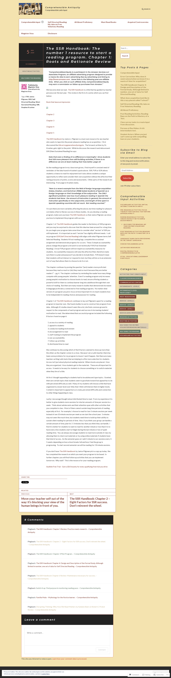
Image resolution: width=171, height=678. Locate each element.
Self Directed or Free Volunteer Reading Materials (133, 326)
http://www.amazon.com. (60, 79)
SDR (30, 99)
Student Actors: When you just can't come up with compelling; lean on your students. (133, 136)
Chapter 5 (50, 133)
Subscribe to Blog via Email (134, 151)
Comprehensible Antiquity (62, 7)
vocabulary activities (130, 335)
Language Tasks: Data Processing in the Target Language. (135, 239)
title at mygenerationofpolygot (70, 145)
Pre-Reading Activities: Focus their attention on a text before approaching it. (135, 211)
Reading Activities (128, 317)
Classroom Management (131, 278)
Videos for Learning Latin (131, 244)
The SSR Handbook (76, 90)
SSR (37, 105)
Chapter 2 (50, 114)
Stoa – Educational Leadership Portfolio (134, 257)
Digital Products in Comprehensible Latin (130, 252)
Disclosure (52, 33)
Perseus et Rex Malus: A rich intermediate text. (132, 129)
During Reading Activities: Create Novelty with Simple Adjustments (132, 218)
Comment (102, 650)
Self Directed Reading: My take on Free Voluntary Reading (57, 24)
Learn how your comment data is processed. (69, 659)
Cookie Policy (45, 674)
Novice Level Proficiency (131, 313)
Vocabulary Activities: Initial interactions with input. (134, 205)
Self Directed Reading (31, 78)
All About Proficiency (83, 22)
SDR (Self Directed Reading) (67, 236)
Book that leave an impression (58, 102)
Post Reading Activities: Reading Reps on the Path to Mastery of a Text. (134, 116)
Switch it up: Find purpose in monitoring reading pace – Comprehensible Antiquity (68, 588)
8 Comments (31, 64)
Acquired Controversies (138, 22)
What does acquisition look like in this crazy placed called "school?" (134, 99)
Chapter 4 (50, 127)
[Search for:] (135, 49)
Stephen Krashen (27, 107)
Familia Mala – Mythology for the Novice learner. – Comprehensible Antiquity (67, 597)
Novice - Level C (127, 309)
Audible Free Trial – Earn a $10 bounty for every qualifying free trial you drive (76, 466)
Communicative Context (131, 282)
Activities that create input (133, 274)
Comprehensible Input (30, 22)
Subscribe (127, 178)
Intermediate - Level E (129, 286)
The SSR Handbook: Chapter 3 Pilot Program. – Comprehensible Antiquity (65, 554)
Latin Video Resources (130, 247)
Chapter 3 (50, 120)
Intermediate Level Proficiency (128, 292)
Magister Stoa (27, 33)
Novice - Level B (126, 305)
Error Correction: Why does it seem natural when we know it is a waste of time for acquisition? (134, 78)
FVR (27, 97)
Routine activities (31, 71)
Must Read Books (108, 22)
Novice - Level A (127, 301)
